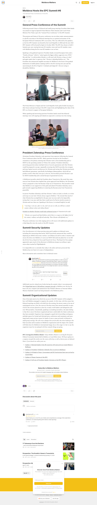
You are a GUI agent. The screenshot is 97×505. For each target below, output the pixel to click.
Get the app (55, 498)
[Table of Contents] (2, 252)
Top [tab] (24, 439)
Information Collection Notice (48, 488)
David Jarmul (29, 414)
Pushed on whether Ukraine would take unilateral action (40, 212)
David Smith (28, 16)
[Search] (76, 2)
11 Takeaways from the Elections (33, 443)
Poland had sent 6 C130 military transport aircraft (40, 286)
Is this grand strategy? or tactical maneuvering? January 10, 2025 (39, 455)
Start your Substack (45, 498)
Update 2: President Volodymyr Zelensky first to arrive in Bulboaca (45, 350)
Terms (51, 495)
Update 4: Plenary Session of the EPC (36, 357)
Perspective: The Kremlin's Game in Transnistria (38, 453)
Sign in (92, 2)
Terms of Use (55, 486)
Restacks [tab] (32, 401)
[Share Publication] (79, 2)
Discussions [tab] (33, 439)
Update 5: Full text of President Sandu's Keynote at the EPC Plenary (45, 360)
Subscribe (85, 2)
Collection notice (58, 495)
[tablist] (29, 401)
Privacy (47, 495)
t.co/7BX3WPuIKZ (36, 262)
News (24, 8)
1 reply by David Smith (32, 426)
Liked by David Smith (31, 416)
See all (25, 473)
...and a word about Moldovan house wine (33, 445)
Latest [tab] (28, 439)
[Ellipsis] (74, 414)
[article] (48, 446)
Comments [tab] (26, 401)
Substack (41, 502)
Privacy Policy (59, 488)
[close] (62, 463)
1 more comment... (27, 432)
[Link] (21, 25)
